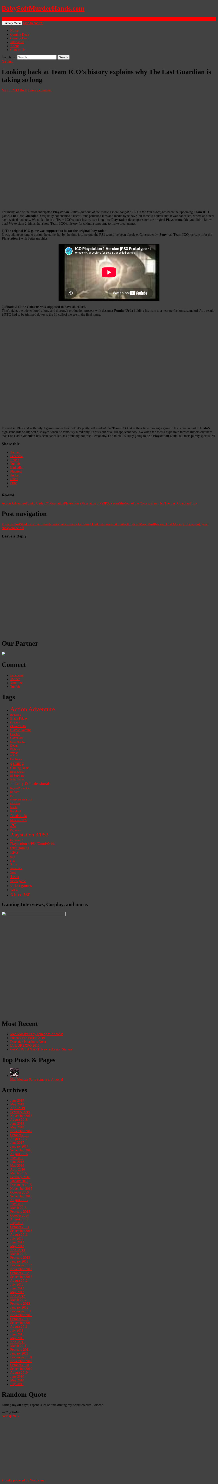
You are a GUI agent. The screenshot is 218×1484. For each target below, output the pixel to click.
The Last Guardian (177, 503)
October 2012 (19, 1273)
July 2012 (16, 1284)
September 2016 (21, 1150)
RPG (14, 852)
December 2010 (21, 1357)
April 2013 (17, 1250)
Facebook (16, 675)
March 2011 (18, 1346)
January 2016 (19, 1181)
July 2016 (16, 1158)
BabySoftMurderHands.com (43, 8)
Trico (193, 503)
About (14, 46)
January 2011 (19, 1353)
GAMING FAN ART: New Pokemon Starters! (41, 1049)
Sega (12, 860)
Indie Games (17, 779)
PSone (114, 503)
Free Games (16, 759)
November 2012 (21, 1269)
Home (14, 30)
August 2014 (19, 1219)
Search (6, 19)
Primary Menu (12, 23)
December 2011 (21, 1311)
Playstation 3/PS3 (93, 503)
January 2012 (19, 1307)
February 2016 (20, 1177)
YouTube (16, 683)
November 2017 (21, 1131)
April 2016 (17, 1169)
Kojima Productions (20, 788)
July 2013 (16, 1238)
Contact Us (17, 50)
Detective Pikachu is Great (28, 1041)
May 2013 (17, 1246)
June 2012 (17, 1288)
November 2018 (21, 1116)
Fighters (15, 749)
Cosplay (15, 734)
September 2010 (21, 1369)
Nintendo (18, 815)
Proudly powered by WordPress (23, 1480)
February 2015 (20, 1211)
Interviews (17, 42)
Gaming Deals (20, 34)
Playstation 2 (72, 503)
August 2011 (18, 1326)
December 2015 (21, 1185)
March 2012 (18, 1300)
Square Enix (16, 868)
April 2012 (17, 1296)
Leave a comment (40, 90)
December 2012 (21, 1265)
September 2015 (21, 1196)
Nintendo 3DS (18, 820)
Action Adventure (14, 503)
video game (18, 881)
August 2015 (19, 1200)
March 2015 (18, 1208)
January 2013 (19, 1261)
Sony (13, 864)
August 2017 (19, 1139)
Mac (12, 795)
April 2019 (17, 1108)
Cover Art (16, 738)
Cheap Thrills (18, 726)
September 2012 (21, 1277)
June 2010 (17, 1376)
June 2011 (17, 1334)
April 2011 (17, 1342)
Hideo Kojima (17, 771)
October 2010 (19, 1365)
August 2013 (19, 1234)
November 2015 (21, 1188)
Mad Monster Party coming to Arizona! (36, 1034)
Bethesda (15, 714)
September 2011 (21, 1323)
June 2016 (17, 1162)
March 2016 (18, 1173)
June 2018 (17, 1123)
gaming (17, 763)
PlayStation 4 (16, 840)
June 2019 (17, 1100)
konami (15, 791)
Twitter (15, 679)
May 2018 (17, 1127)
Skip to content (33, 23)
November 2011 (21, 1315)
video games (21, 885)
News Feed (15, 811)
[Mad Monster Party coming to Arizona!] (14, 1075)
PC (13, 825)
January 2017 (19, 1146)
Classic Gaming (21, 730)
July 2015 (16, 1204)
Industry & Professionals (30, 783)
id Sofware (17, 775)
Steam (13, 872)
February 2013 (20, 1257)
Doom (14, 745)
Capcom (15, 722)
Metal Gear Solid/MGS (21, 800)
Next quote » (10, 1416)
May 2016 (17, 1165)
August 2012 (19, 1280)
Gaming (7, 61)
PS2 (107, 503)
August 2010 (19, 1372)
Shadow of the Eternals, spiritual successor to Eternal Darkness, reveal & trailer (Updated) (71, 524)
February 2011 (20, 1349)
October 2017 (19, 1135)
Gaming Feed (19, 38)
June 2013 (17, 1242)
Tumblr (15, 686)
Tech (14, 876)
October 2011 (19, 1319)
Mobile (13, 807)
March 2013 (18, 1254)
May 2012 (17, 1292)
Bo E (23, 90)
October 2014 (19, 1215)
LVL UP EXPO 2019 (24, 1045)
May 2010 (17, 1380)
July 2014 (16, 1223)
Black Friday (19, 718)
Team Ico (158, 503)
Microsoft (15, 803)
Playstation (56, 503)
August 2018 (19, 1119)
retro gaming (20, 848)
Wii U (14, 890)
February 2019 (20, 1112)
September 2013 (21, 1231)
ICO (46, 503)
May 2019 (17, 1104)
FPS (14, 754)
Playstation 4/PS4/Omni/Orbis (32, 844)
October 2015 (19, 1192)
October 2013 (19, 1227)
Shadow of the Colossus (135, 503)
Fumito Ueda (34, 503)
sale (12, 856)
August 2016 (19, 1154)
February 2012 (20, 1303)
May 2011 (17, 1338)
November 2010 (21, 1361)
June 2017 (17, 1142)
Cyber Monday (17, 742)
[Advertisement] (109, 985)
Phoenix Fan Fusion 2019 (27, 1038)
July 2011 (16, 1330)
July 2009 (16, 1384)
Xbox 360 (20, 894)
